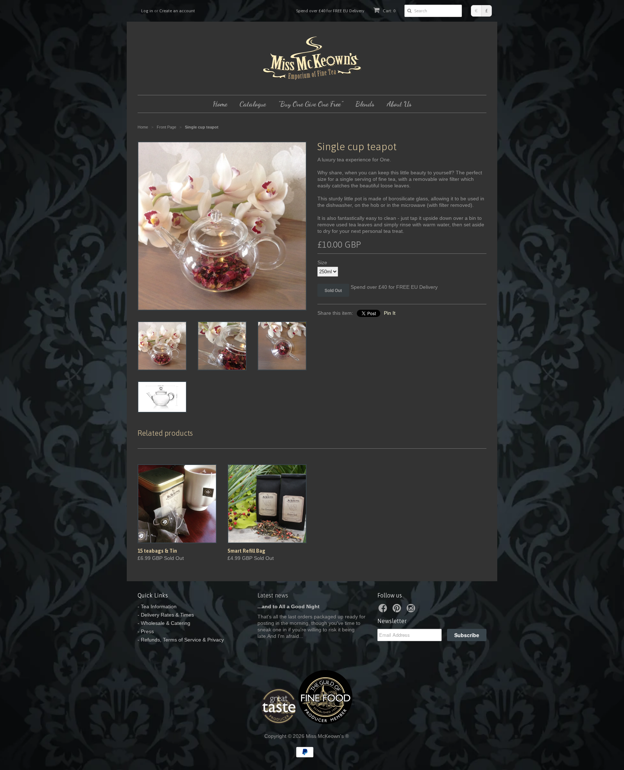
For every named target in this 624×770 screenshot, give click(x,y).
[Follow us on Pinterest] (398, 610)
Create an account (177, 10)
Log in (147, 10)
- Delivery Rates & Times (166, 615)
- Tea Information (157, 606)
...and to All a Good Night (288, 606)
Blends (364, 104)
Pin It (389, 313)
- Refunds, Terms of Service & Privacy (181, 640)
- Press (146, 631)
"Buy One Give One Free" (310, 104)
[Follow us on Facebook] (383, 610)
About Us (399, 104)
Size (322, 262)
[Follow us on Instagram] (412, 610)
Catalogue (252, 104)
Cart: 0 (388, 10)
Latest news (272, 595)
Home (220, 104)
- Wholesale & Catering (164, 623)
